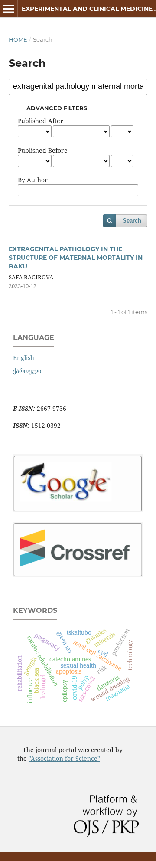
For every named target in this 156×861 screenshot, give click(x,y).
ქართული (27, 371)
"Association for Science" (64, 758)
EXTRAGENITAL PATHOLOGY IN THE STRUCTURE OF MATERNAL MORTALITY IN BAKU (76, 257)
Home (18, 39)
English (23, 358)
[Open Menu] (8, 8)
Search (132, 220)
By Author (33, 180)
